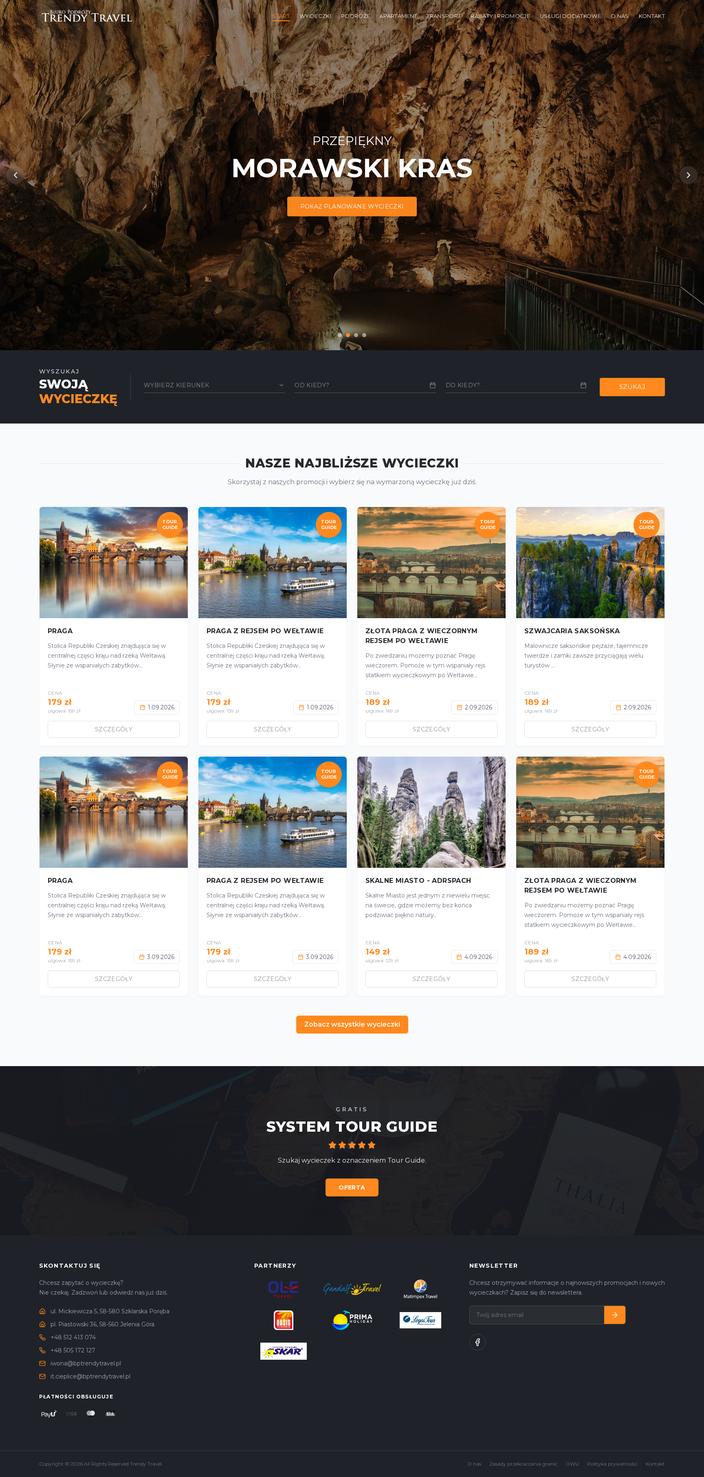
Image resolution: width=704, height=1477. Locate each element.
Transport (444, 16)
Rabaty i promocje (500, 16)
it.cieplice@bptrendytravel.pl (90, 1376)
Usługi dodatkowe (570, 16)
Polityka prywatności (612, 1464)
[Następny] (688, 175)
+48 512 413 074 (73, 1337)
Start (281, 16)
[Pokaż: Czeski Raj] (364, 335)
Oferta (352, 1187)
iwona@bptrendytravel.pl (86, 1363)
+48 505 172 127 (73, 1350)
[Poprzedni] (15, 175)
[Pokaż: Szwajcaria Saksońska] (356, 335)
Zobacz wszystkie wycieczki (352, 1024)
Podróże (355, 16)
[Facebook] (477, 1342)
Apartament (398, 16)
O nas (620, 16)
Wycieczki (315, 16)
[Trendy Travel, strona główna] (87, 16)
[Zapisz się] (614, 1315)
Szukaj (632, 387)
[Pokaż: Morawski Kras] (348, 335)
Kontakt (652, 16)
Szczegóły (113, 729)
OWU (572, 1464)
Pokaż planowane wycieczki (352, 207)
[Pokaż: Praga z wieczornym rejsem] (340, 335)
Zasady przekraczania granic (523, 1464)
